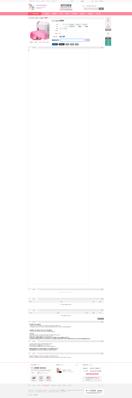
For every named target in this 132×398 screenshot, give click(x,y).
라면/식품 (98, 13)
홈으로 (29, 385)
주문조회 (42, 1)
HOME (36, 17)
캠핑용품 (90, 13)
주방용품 (46, 13)
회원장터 (64, 385)
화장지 (67, 13)
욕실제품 (74, 13)
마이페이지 (48, 1)
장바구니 (38, 1)
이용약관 (39, 385)
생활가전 (82, 13)
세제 (61, 13)
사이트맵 (69, 385)
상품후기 (59, 385)
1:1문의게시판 (54, 1)
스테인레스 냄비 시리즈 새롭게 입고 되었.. (94, 5)
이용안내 (34, 385)
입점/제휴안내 (53, 385)
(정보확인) (63, 390)
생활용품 (54, 13)
